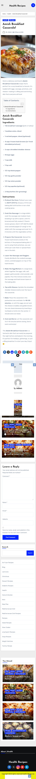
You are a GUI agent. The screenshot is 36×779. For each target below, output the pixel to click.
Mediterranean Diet (8, 609)
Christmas (5, 576)
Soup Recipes (6, 636)
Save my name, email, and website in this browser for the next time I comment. (16, 531)
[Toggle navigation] (2, 5)
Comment (6, 476)
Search (5, 547)
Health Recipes (17, 6)
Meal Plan (5, 604)
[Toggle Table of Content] (21, 104)
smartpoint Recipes (8, 632)
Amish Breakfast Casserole (14, 106)
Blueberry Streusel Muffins (15, 736)
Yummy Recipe (9, 427)
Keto (3, 599)
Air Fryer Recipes (7, 562)
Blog (6, 424)
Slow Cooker (27, 444)
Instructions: (12, 110)
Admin (10, 32)
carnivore (5, 572)
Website (5, 519)
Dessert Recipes (7, 581)
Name (5, 502)
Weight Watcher (7, 641)
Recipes (12, 20)
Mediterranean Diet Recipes (11, 613)
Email (5, 511)
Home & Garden (7, 595)
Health (5, 20)
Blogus (30, 774)
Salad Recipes (7, 623)
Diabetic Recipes (7, 586)
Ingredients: (11, 108)
